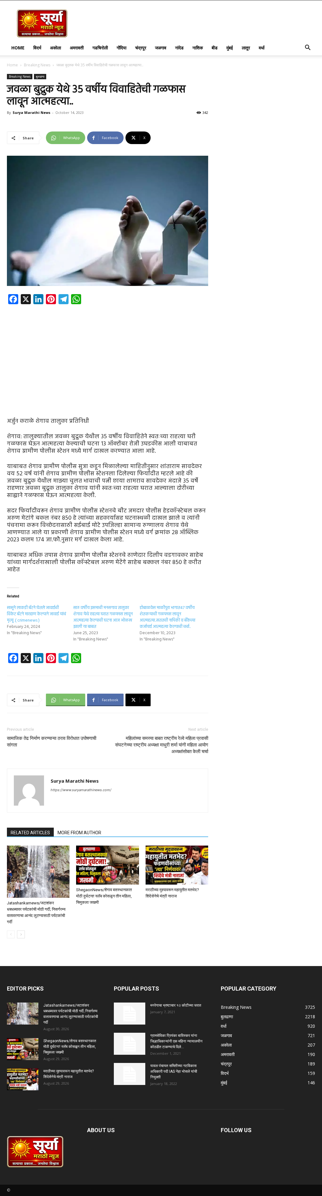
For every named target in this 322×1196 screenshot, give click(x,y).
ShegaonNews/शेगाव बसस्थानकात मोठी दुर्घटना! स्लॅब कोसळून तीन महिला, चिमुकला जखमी (104, 896)
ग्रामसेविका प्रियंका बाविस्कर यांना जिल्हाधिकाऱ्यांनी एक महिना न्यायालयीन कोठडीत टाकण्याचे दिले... (176, 1041)
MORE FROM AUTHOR (79, 832)
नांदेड (179, 48)
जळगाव (160, 48)
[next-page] (21, 934)
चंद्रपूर (140, 48)
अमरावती (77, 48)
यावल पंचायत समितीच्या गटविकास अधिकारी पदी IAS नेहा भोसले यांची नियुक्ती (173, 1071)
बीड (215, 48)
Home (18, 48)
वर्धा (261, 48)
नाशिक (197, 48)
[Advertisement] (107, 356)
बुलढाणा (40, 76)
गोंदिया (121, 48)
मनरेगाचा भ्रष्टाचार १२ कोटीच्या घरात (175, 1005)
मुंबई (229, 48)
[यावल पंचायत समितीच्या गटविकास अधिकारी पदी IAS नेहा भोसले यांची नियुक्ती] (129, 1074)
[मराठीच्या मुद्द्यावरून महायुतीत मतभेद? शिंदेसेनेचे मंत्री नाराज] (177, 865)
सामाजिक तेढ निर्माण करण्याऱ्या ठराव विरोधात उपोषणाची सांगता (51, 741)
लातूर (246, 48)
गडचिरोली (100, 48)
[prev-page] (11, 934)
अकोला (55, 48)
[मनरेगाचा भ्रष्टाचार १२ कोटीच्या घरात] (129, 1014)
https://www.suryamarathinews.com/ (81, 790)
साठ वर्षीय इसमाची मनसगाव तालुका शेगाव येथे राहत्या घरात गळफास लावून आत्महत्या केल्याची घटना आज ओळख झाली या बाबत (103, 617)
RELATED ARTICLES (30, 832)
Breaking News (37, 65)
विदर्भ (37, 48)
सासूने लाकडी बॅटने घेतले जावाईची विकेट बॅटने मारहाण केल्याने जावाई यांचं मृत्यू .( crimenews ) (36, 614)
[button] (307, 48)
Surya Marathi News (31, 112)
